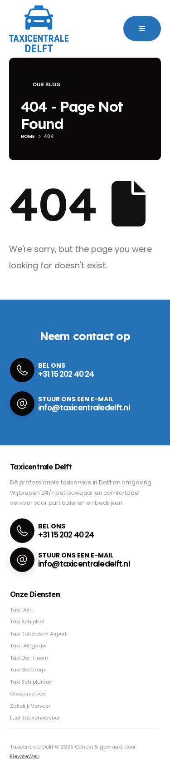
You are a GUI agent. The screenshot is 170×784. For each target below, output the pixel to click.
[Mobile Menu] (142, 28)
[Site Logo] (38, 28)
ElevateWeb (24, 756)
